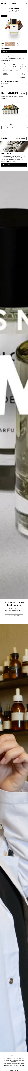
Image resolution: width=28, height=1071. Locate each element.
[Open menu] (2, 3)
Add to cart (10, 127)
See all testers (20, 138)
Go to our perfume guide (14, 616)
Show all (22, 93)
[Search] (5, 3)
